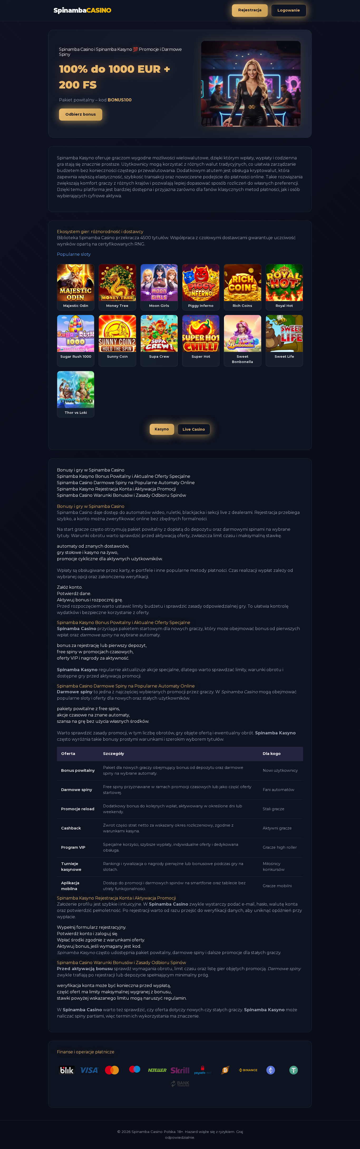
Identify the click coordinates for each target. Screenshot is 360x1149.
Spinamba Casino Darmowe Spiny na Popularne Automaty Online (126, 482)
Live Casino (194, 429)
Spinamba (82, 10)
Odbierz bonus (80, 114)
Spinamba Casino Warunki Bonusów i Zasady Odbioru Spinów (121, 495)
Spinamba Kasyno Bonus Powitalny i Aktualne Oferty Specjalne (123, 476)
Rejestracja (249, 10)
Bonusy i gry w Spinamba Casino (90, 470)
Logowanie (289, 10)
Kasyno (162, 429)
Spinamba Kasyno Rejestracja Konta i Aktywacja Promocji (116, 489)
